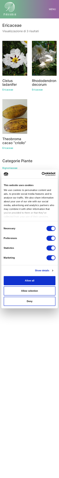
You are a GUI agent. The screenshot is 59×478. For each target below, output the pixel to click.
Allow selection (29, 290)
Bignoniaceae (9, 167)
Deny (29, 301)
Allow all (29, 280)
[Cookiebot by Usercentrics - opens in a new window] (42, 174)
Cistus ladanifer (9, 82)
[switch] (50, 238)
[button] (53, 9)
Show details (42, 270)
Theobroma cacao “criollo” (14, 141)
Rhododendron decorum (44, 82)
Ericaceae (7, 89)
